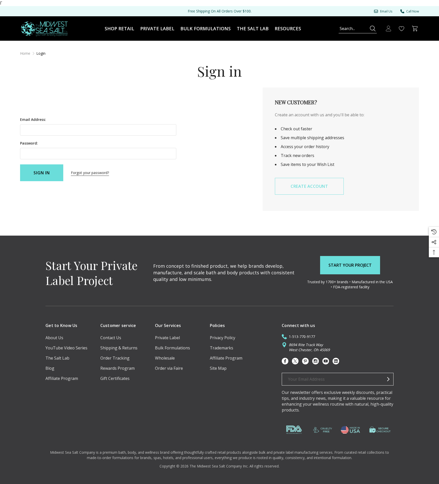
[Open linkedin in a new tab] (336, 361)
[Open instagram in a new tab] (315, 361)
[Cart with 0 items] (415, 28)
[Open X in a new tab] (295, 361)
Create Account (309, 186)
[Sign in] (388, 28)
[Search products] (373, 28)
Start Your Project (350, 265)
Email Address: (33, 119)
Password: (29, 143)
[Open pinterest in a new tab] (305, 361)
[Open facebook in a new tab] (285, 361)
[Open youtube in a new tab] (325, 361)
